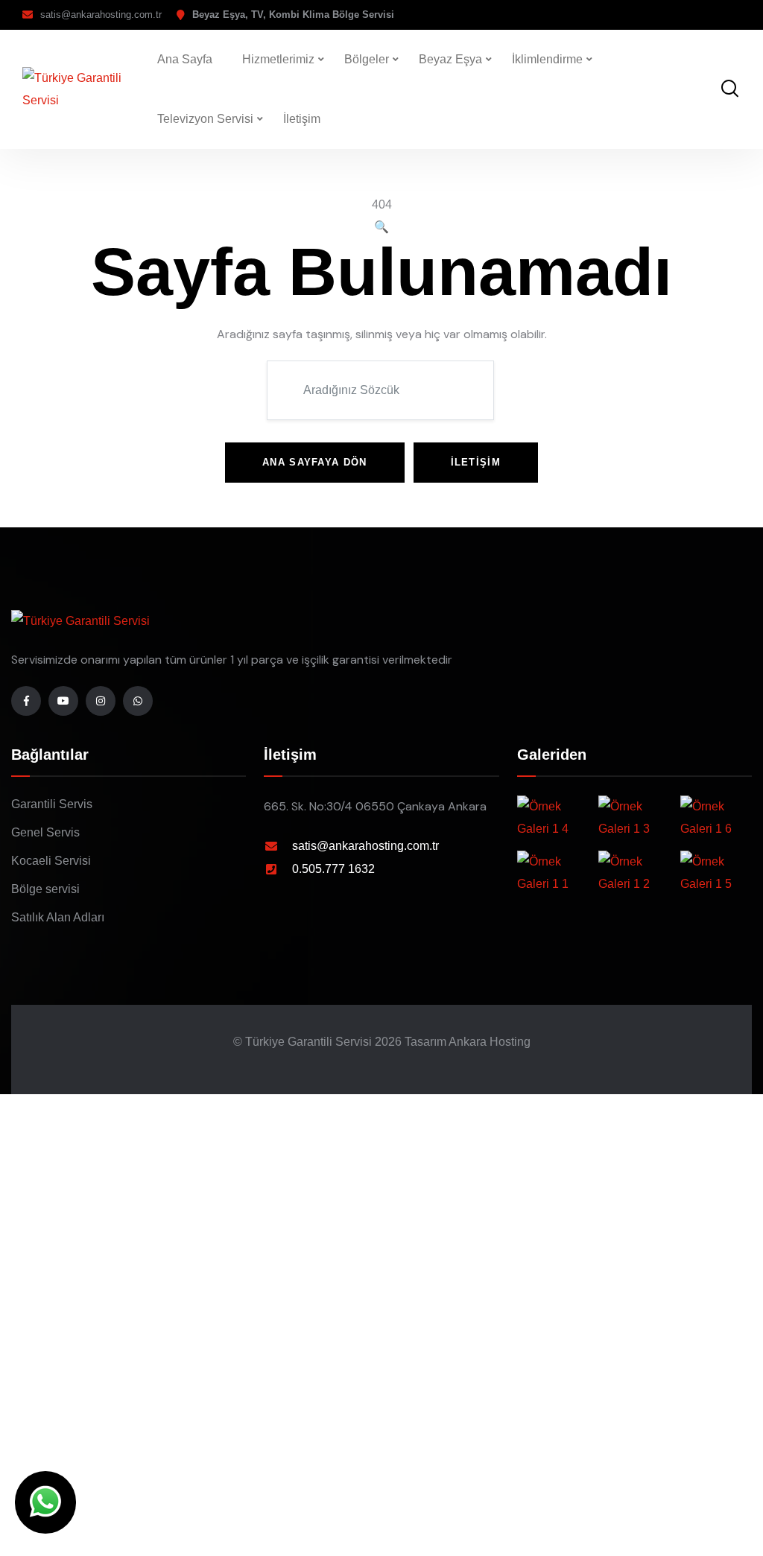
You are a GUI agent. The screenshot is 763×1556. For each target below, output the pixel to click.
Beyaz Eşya (450, 59)
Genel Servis (45, 832)
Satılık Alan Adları (57, 917)
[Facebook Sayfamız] (26, 701)
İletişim (301, 118)
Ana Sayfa (184, 59)
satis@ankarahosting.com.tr (101, 14)
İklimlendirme (547, 59)
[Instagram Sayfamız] (100, 701)
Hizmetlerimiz (278, 59)
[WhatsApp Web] (45, 1502)
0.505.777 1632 (333, 869)
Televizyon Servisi (205, 118)
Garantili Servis (51, 804)
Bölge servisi (45, 889)
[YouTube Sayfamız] (63, 701)
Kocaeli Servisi (51, 860)
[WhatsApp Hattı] (138, 701)
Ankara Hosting (490, 1041)
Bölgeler (366, 59)
